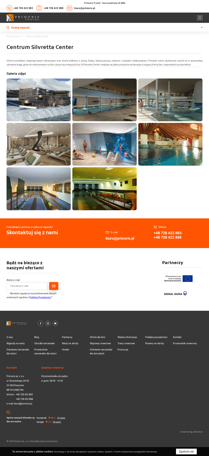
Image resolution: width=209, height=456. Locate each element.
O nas (10, 337)
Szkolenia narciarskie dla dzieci (18, 351)
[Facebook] (40, 323)
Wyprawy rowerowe (100, 343)
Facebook (51, 418)
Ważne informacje (127, 337)
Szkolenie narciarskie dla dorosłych (101, 351)
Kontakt (177, 337)
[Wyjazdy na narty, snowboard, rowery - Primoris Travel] (23, 17)
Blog (36, 337)
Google (49, 422)
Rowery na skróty (154, 343)
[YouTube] (55, 323)
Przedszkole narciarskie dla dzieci (45, 351)
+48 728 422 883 (23, 8)
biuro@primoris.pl (84, 8)
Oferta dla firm (97, 337)
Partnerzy (67, 337)
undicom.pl (197, 432)
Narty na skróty (70, 343)
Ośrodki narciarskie (44, 343)
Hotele (65, 349)
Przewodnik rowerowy (185, 343)
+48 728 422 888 (53, 8)
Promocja (123, 349)
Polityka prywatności (156, 337)
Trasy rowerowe (126, 343)
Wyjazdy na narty (16, 343)
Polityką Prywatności (40, 297)
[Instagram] (48, 323)
